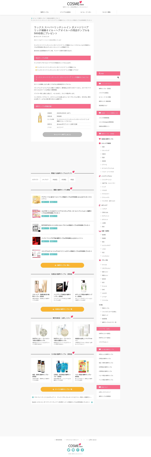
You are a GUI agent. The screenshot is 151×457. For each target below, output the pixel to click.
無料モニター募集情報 (105, 101)
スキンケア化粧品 (106, 143)
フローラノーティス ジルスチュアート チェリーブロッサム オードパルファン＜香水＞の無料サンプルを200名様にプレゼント (64, 397)
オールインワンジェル (108, 168)
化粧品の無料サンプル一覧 (63, 309)
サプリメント (105, 216)
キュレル (104, 286)
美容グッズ (105, 315)
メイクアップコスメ (106, 176)
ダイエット (105, 219)
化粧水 (104, 154)
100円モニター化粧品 (104, 333)
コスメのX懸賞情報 (104, 117)
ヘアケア (104, 208)
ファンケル (105, 300)
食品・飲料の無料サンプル (106, 362)
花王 (103, 282)
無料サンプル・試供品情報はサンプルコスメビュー (75, 7)
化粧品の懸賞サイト (104, 126)
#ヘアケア (45, 179)
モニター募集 (106, 12)
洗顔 (103, 146)
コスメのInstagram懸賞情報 (106, 122)
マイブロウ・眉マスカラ (108, 201)
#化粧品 (55, 179)
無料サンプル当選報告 (105, 396)
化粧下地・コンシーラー (108, 183)
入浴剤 (104, 223)
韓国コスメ (105, 275)
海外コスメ (105, 272)
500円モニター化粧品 (104, 337)
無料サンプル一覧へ (63, 265)
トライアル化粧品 (65, 12)
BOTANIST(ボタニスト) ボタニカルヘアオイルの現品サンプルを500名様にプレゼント (66, 225)
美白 (103, 241)
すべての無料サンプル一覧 (63, 389)
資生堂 (104, 279)
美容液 (104, 161)
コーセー (104, 296)
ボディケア (104, 205)
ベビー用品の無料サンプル (106, 375)
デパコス (104, 264)
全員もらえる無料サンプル (106, 354)
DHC (103, 289)
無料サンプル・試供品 (105, 88)
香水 (103, 226)
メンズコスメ (105, 256)
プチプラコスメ (106, 268)
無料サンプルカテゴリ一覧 (109, 322)
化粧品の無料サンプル (107, 139)
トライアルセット (103, 342)
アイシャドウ (105, 197)
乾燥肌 (104, 238)
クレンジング (105, 150)
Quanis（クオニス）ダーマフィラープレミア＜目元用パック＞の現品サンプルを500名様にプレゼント (61, 402)
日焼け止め (105, 212)
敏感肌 (104, 234)
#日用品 (64, 179)
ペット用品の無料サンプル (106, 379)
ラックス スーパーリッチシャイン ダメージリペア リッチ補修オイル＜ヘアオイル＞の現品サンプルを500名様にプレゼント (62, 30)
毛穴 (103, 252)
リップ (104, 186)
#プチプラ (35, 179)
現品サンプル (105, 308)
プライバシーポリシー (72, 439)
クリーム (104, 164)
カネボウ (104, 293)
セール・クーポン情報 (105, 97)
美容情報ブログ (103, 105)
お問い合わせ (92, 439)
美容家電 (104, 318)
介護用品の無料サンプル (105, 371)
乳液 (103, 157)
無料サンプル (45, 12)
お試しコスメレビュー (105, 392)
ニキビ (104, 249)
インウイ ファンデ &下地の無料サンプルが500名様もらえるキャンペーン (62, 238)
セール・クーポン (86, 12)
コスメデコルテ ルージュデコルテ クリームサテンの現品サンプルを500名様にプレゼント (67, 251)
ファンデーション (107, 179)
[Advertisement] (62, 156)
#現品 (72, 179)
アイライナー (105, 193)
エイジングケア (106, 245)
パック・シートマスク (108, 171)
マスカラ (104, 190)
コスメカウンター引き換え (109, 311)
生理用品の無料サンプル (105, 367)
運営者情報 (59, 439)
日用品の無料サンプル (105, 358)
